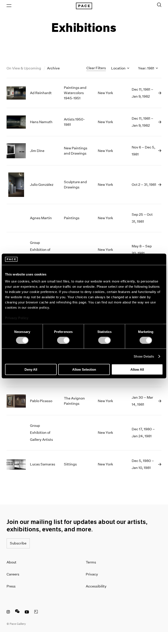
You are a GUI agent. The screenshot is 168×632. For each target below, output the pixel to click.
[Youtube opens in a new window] (27, 612)
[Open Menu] (9, 5)
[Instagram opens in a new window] (8, 612)
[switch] (63, 340)
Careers (13, 574)
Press (11, 586)
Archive (53, 68)
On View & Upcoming (24, 68)
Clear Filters (96, 68)
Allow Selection (84, 369)
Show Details (144, 356)
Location (118, 68)
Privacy (92, 574)
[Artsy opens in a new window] (36, 612)
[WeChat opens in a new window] (17, 612)
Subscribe (18, 543)
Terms (91, 562)
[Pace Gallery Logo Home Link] (84, 6)
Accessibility (96, 586)
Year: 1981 (146, 68)
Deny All (30, 369)
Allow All (137, 369)
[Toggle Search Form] (159, 5)
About (11, 562)
